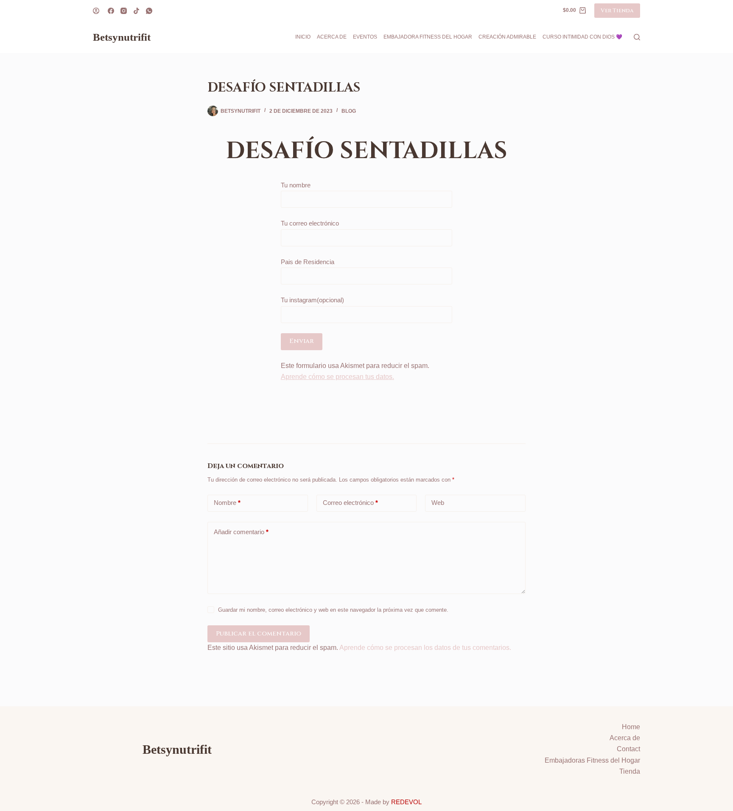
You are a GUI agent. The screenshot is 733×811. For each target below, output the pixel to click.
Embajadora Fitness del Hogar (427, 37)
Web (437, 502)
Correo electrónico (350, 502)
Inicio (303, 37)
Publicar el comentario (258, 633)
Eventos (365, 37)
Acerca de (332, 37)
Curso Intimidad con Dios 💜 (582, 37)
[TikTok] (136, 11)
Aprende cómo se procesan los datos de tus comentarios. (425, 647)
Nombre (227, 502)
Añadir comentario (241, 531)
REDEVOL (406, 801)
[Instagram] (123, 11)
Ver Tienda (617, 10)
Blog (348, 111)
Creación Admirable (507, 37)
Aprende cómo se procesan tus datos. (337, 376)
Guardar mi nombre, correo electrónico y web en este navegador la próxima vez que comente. (333, 610)
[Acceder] (96, 11)
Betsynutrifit (122, 37)
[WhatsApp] (149, 11)
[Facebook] (111, 11)
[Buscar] (637, 37)
